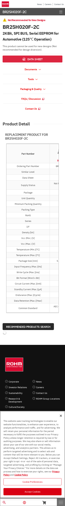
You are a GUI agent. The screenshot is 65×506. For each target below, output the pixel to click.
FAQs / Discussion (31, 98)
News (39, 4)
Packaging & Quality (31, 89)
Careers (48, 4)
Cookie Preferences (32, 481)
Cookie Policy (21, 474)
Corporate (14, 381)
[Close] (61, 416)
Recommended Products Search (28, 326)
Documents (31, 69)
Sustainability (15, 392)
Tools (31, 79)
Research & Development (15, 400)
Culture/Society (16, 406)
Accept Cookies (33, 491)
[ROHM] (6, 4)
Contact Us (59, 4)
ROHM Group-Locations (48, 398)
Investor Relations (18, 387)
